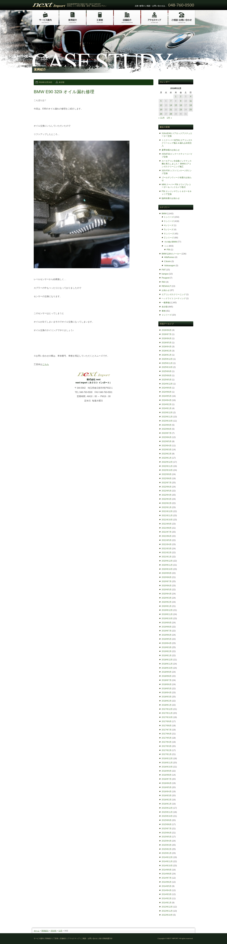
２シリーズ (167, 315)
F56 (168, 249)
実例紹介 (45, 931)
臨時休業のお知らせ (171, 198)
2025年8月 (166, 375)
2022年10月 (167, 470)
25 (190, 109)
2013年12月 (167, 907)
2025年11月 (167, 363)
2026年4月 (166, 346)
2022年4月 (166, 495)
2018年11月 (167, 664)
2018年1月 (166, 705)
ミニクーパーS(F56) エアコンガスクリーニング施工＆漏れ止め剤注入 (177, 143)
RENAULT (166, 286)
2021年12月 (167, 511)
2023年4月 (166, 445)
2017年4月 (166, 742)
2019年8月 (166, 627)
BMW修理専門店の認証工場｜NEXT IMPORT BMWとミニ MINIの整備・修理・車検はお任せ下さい (87, 5)
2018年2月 (166, 701)
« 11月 (161, 118)
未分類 (61, 82)
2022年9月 (166, 474)
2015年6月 (166, 833)
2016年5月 (166, 787)
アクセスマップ (74, 938)
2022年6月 (166, 487)
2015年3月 (166, 845)
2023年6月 (166, 437)
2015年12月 (167, 808)
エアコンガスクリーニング (174, 294)
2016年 (54, 931)
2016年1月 (166, 804)
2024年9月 (166, 388)
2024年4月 (166, 400)
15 (176, 105)
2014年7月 (166, 878)
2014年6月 (166, 882)
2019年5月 (166, 639)
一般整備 (166, 302)
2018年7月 (166, 680)
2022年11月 (167, 466)
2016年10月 (167, 767)
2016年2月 (166, 800)
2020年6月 (166, 585)
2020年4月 (166, 594)
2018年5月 (166, 688)
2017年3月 (166, 746)
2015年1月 (166, 853)
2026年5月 (166, 342)
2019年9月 (166, 622)
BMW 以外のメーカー (171, 254)
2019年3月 (166, 647)
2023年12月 (167, 412)
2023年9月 (166, 425)
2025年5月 (166, 379)
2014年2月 (166, 898)
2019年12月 (167, 610)
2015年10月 (167, 816)
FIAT (164, 270)
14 (171, 105)
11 (191, 101)
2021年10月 (167, 520)
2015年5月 (166, 837)
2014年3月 (166, 894)
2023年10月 (167, 421)
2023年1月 (166, 458)
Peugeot (165, 278)
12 (161, 105)
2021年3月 (166, 548)
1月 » (169, 118)
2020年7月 (166, 581)
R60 (164, 282)
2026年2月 (166, 351)
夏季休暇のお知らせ (171, 150)
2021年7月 (166, 532)
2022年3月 (166, 499)
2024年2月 (166, 404)
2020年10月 (167, 569)
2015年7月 (166, 828)
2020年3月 (166, 598)
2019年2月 (166, 651)
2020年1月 (166, 606)
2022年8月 (166, 478)
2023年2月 (166, 454)
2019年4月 (166, 643)
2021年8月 (166, 528)
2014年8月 (166, 874)
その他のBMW (170, 242)
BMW (164, 213)
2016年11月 (167, 762)
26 (161, 114)
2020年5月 (166, 589)
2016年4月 (166, 791)
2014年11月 (167, 861)
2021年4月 (166, 544)
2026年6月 (166, 338)
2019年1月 (166, 655)
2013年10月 (167, 915)
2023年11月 (167, 417)
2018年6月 (166, 684)
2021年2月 (166, 552)
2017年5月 (166, 738)
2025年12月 (167, 359)
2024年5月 (166, 396)
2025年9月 (166, 371)
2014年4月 (166, 890)
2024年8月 (166, 392)
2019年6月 (166, 635)
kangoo (165, 274)
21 (171, 109)
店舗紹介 (63, 938)
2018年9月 (166, 672)
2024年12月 (167, 384)
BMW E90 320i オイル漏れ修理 (64, 91)
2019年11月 (167, 614)
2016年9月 (166, 771)
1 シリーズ (169, 217)
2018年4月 (166, 692)
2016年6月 (166, 783)
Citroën (167, 261)
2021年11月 (167, 515)
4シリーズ (168, 225)
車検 (164, 311)
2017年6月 (166, 734)
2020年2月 (166, 602)
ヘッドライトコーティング (174, 298)
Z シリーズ (169, 237)
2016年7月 (166, 779)
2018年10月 (167, 668)
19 (161, 109)
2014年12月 (167, 857)
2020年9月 (166, 573)
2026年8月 (166, 330)
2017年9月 (166, 721)
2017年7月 (166, 730)
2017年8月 (166, 725)
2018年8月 (166, 676)
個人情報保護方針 (106, 938)
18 (190, 105)
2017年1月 (166, 754)
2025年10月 (167, 367)
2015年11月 (167, 812)
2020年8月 (166, 577)
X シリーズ (169, 234)
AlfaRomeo (169, 257)
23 (181, 109)
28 (171, 114)
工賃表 (55, 938)
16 (181, 105)
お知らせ (166, 290)
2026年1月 (166, 355)
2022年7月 (166, 482)
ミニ (166, 246)
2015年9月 (166, 820)
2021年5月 (166, 540)
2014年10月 (167, 865)
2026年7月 (166, 334)
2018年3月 (166, 697)
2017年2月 (166, 750)
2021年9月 (166, 524)
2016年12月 (167, 758)
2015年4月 (166, 841)
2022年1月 (166, 507)
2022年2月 (166, 503)
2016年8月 (166, 775)
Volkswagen (169, 265)
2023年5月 (166, 441)
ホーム (36, 931)
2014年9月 (166, 870)
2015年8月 (166, 824)
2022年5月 (166, 491)
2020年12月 (167, 561)
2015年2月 (166, 849)
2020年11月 (167, 565)
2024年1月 (166, 408)
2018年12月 (167, 660)
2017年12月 (167, 709)
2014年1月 (166, 902)
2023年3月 (166, 449)
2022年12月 (167, 462)
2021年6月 (166, 536)
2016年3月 (166, 795)
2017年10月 (167, 717)
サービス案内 (39, 938)
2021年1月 (166, 557)
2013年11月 (167, 911)
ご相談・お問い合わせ (89, 938)
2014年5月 (166, 886)
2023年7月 (166, 433)
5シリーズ (168, 229)
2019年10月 (167, 618)
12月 (60, 931)
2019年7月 (166, 631)
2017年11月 (167, 713)
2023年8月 (166, 429)
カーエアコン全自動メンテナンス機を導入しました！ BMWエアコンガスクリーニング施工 (177, 164)
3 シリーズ (169, 221)
